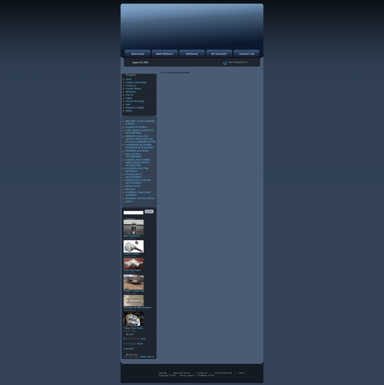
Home (128, 79)
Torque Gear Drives (133, 328)
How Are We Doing (135, 101)
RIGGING (130, 189)
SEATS (129, 201)
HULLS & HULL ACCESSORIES (133, 155)
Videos (129, 111)
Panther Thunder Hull (134, 291)
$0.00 (140, 343)
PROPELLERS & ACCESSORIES (134, 175)
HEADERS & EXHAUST (137, 151)
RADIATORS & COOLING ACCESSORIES (138, 181)
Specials (163, 373)
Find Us (129, 95)
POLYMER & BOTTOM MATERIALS (137, 169)
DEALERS (131, 92)
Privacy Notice (187, 375)
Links (128, 104)
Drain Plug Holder (132, 270)
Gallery (129, 98)
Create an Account (223, 373)
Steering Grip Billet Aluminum (137, 307)
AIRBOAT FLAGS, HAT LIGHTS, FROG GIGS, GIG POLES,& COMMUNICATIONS (141, 139)
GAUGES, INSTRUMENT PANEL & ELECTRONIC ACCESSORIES (138, 163)
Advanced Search (181, 373)
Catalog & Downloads (136, 82)
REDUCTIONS (133, 186)
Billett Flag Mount (132, 236)
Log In (242, 373)
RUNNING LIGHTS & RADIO (140, 198)
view (143, 338)
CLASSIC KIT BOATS (136, 127)
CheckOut (129, 348)
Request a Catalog (135, 107)
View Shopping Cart (237, 62)
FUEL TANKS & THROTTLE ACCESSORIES (139, 131)
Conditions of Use (205, 375)
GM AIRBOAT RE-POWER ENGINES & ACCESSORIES (139, 146)
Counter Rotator (133, 88)
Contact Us (131, 85)
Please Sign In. (147, 356)
